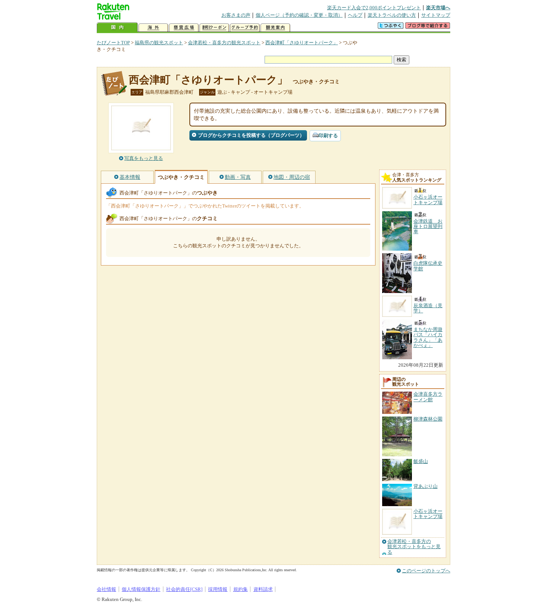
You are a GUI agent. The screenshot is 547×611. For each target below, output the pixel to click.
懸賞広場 (184, 27)
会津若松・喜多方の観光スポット (224, 42)
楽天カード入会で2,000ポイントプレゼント (374, 7)
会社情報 (106, 589)
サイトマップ (435, 15)
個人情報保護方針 (141, 589)
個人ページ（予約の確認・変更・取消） (299, 15)
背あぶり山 (425, 486)
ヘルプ (355, 15)
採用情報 (217, 589)
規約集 (240, 589)
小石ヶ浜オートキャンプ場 (427, 513)
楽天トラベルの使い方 (392, 15)
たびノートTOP (113, 42)
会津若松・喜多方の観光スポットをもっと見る (414, 547)
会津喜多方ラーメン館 (427, 396)
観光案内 (275, 27)
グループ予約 (245, 27)
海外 (153, 27)
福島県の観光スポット (159, 42)
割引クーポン (214, 27)
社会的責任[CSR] (184, 589)
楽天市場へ (438, 7)
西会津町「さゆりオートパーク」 (301, 42)
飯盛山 (420, 461)
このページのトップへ (426, 570)
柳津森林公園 (427, 419)
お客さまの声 (235, 15)
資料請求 (263, 589)
